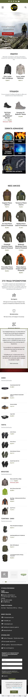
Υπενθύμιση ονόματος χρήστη (11, 627)
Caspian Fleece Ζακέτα (7, 203)
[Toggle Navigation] (2, 7)
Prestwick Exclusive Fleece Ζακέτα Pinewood (7, 246)
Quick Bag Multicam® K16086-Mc (17, 535)
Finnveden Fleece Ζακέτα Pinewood (7, 268)
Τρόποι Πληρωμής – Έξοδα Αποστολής (13, 638)
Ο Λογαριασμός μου (8, 617)
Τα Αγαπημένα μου (8, 624)
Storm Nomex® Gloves (15, 451)
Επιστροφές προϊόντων (9, 641)
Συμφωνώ (5, 676)
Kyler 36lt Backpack (14, 545)
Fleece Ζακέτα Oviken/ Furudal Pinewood (21, 268)
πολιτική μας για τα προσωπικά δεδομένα (10, 673)
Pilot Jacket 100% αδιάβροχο (7, 77)
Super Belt (12, 414)
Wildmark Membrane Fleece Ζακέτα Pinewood (21, 246)
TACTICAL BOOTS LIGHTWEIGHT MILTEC (7, 115)
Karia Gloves (13, 441)
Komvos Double (13, 404)
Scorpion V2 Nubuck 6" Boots (20, 113)
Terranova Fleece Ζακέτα (21, 203)
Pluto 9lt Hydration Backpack (16, 525)
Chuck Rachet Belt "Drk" (15, 385)
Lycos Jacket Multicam (20, 77)
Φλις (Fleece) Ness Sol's (15, 488)
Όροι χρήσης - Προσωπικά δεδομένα (12, 644)
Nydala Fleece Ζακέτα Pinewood (21, 224)
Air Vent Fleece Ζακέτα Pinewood (7, 224)
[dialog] (14, 688)
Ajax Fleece (12, 507)
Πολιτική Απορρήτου (8, 648)
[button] (25, 7)
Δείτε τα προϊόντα (7, 33)
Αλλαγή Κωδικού (7, 630)
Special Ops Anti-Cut (14, 460)
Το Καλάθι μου (7, 620)
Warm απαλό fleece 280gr (15, 478)
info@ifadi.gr (6, 602)
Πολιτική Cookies (17, 687)
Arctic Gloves (13, 432)
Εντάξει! (14, 691)
